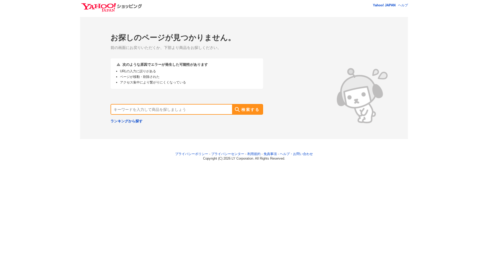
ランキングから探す (127, 121)
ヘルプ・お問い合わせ (296, 154)
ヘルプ (403, 5)
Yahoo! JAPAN (384, 5)
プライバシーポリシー (191, 154)
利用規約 (254, 154)
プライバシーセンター (227, 154)
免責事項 (270, 154)
